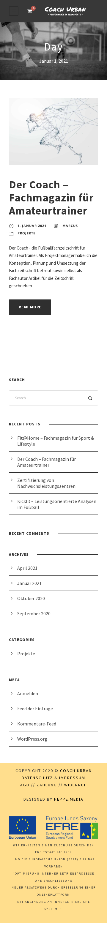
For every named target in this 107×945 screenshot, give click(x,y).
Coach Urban (76, 770)
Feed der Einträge (35, 708)
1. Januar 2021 (32, 225)
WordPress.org (32, 739)
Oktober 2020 (31, 598)
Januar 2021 (29, 583)
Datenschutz (37, 777)
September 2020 (34, 613)
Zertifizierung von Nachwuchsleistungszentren (46, 483)
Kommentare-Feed (36, 724)
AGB (24, 785)
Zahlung (47, 785)
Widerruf (75, 785)
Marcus (70, 225)
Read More (30, 307)
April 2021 (27, 568)
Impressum (72, 777)
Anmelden (27, 693)
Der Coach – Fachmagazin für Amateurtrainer (51, 198)
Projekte (26, 233)
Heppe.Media (69, 799)
